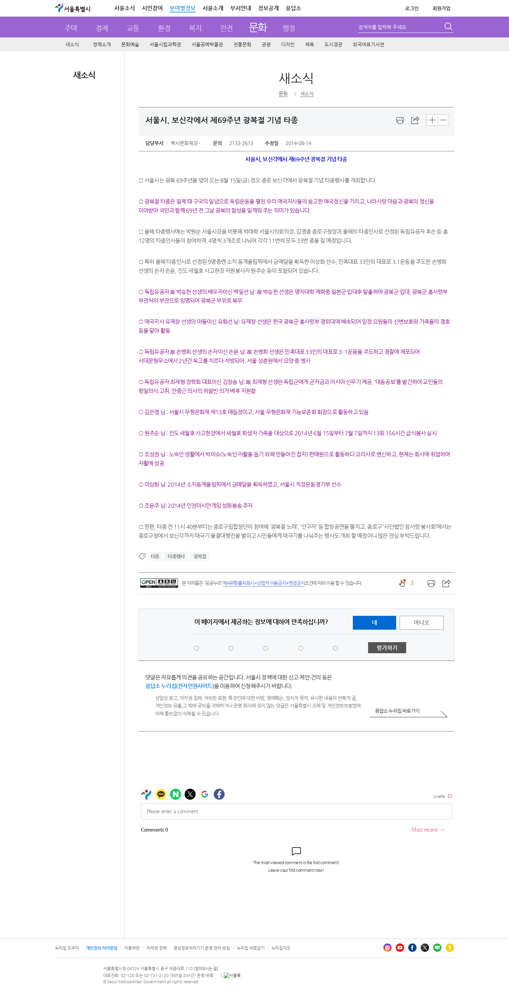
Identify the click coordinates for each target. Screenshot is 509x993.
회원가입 (441, 8)
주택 (70, 28)
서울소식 (124, 8)
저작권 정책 (156, 948)
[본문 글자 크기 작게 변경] (443, 120)
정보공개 (268, 8)
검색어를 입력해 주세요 (382, 27)
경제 (102, 28)
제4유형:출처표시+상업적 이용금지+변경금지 (263, 583)
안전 (226, 28)
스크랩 (415, 120)
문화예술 (130, 44)
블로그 (437, 947)
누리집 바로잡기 (251, 948)
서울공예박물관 (207, 44)
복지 (195, 28)
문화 (258, 27)
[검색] (449, 27)
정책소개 (102, 44)
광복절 (200, 556)
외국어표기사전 (368, 44)
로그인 (412, 8)
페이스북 (412, 947)
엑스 (425, 947)
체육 (309, 44)
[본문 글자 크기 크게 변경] (432, 120)
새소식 (72, 44)
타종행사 (176, 556)
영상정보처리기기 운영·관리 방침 (201, 948)
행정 (289, 28)
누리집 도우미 (67, 948)
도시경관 (333, 44)
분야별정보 (183, 8)
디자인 (288, 44)
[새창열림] (400, 120)
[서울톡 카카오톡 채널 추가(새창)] (232, 975)
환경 (164, 28)
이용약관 (132, 948)
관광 (266, 44)
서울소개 (213, 8)
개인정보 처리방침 (101, 948)
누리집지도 (281, 948)
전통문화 (242, 44)
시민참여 (152, 8)
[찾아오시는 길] (206, 968)
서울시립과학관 (165, 44)
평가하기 (387, 648)
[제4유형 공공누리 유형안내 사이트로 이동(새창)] (159, 583)
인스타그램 (387, 947)
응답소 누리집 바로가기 (397, 710)
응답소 (293, 8)
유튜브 (400, 947)
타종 (155, 556)
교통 (133, 28)
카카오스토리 (450, 947)
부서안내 (240, 8)
